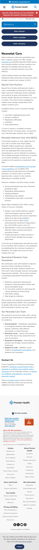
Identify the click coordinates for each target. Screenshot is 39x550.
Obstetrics (21, 19)
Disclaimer (29, 498)
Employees (29, 485)
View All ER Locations (12, 430)
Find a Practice (19, 44)
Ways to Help (29, 477)
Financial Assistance (10, 513)
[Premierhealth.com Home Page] (2, 19)
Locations (29, 453)
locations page (13, 380)
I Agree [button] (19, 547)
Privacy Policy (29, 495)
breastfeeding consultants (21, 350)
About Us (29, 467)
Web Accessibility (30, 505)
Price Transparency (10, 510)
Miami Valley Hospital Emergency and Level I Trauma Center (12, 420)
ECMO (26, 220)
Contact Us (10, 464)
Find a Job (10, 474)
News (10, 485)
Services (7, 19)
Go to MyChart (10, 458)
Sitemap (29, 508)
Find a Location (19, 38)
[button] (4, 7)
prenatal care (7, 62)
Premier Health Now (10, 496)
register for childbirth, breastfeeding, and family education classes (19, 373)
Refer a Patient (10, 478)
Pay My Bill (10, 468)
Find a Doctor (19, 31)
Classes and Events (10, 488)
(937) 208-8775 (10, 426)
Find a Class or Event (10, 471)
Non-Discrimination (29, 501)
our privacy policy (25, 541)
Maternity (14, 19)
